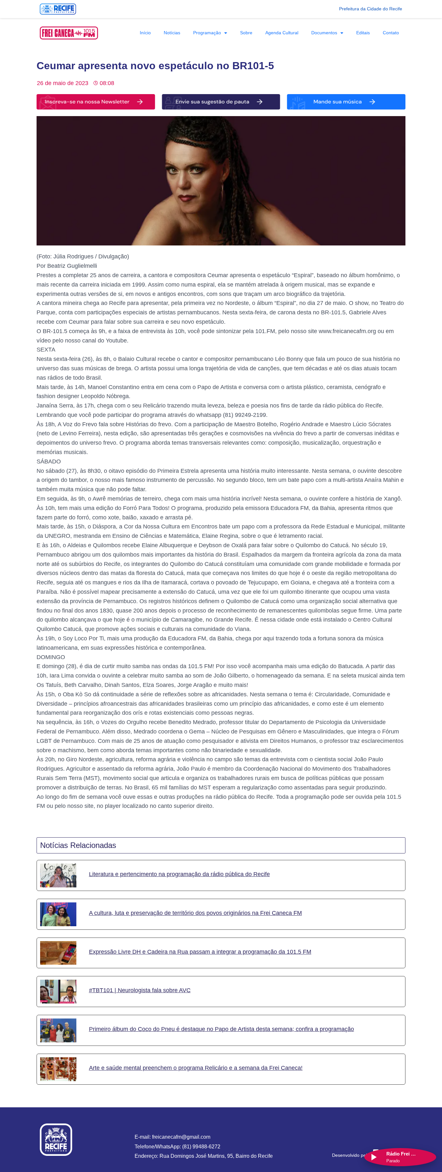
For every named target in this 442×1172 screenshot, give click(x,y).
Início (145, 32)
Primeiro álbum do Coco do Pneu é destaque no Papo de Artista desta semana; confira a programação (221, 1029)
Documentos (324, 32)
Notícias (172, 32)
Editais (363, 32)
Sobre (246, 32)
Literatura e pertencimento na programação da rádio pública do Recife (179, 874)
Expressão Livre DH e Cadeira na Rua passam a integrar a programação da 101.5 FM (200, 952)
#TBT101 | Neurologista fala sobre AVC (140, 990)
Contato (391, 32)
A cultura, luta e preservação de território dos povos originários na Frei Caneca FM (195, 913)
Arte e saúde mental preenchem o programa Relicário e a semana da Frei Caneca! (196, 1068)
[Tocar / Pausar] (373, 1157)
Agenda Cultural (281, 32)
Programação (207, 32)
